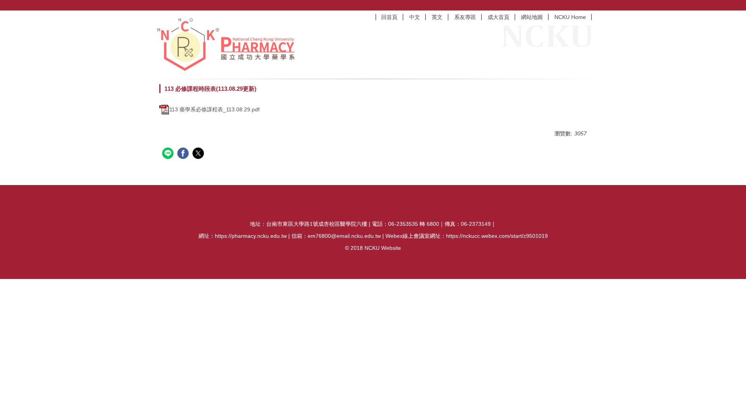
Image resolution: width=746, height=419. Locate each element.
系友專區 (465, 17)
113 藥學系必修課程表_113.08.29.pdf (214, 109)
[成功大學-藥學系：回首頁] (229, 44)
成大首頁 (498, 17)
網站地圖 (532, 17)
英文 (437, 17)
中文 (414, 17)
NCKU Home (570, 17)
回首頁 (389, 17)
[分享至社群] (169, 154)
